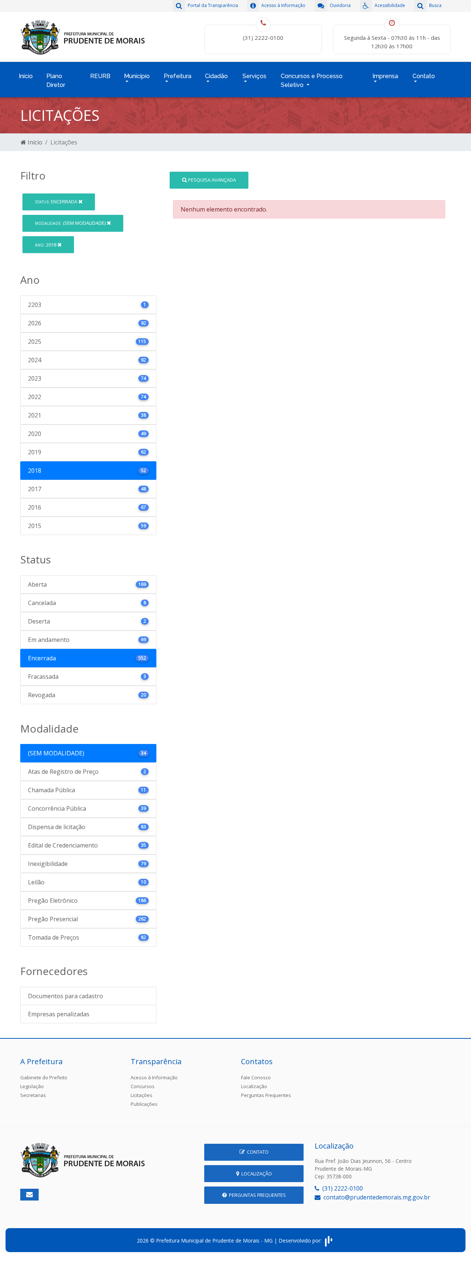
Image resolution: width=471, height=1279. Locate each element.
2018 (46, 244)
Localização (254, 1086)
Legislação (32, 1086)
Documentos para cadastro (65, 996)
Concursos (143, 1086)
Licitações (141, 1095)
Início (26, 76)
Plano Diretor (55, 80)
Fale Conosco (256, 1077)
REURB (100, 76)
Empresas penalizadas (58, 1014)
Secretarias (33, 1095)
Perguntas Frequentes (266, 1095)
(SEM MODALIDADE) (71, 223)
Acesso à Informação (154, 1077)
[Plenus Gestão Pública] (328, 1240)
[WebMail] (29, 1195)
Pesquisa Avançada (211, 180)
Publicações (144, 1104)
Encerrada (56, 201)
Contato (257, 1152)
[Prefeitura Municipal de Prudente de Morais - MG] (82, 36)
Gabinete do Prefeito (43, 1077)
